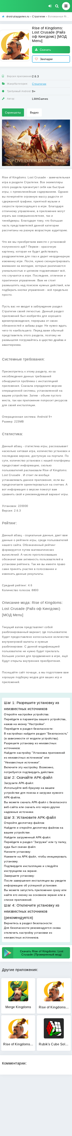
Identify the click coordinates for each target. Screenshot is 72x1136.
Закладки (46, 59)
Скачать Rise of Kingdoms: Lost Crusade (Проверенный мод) (41, 953)
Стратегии (39, 83)
